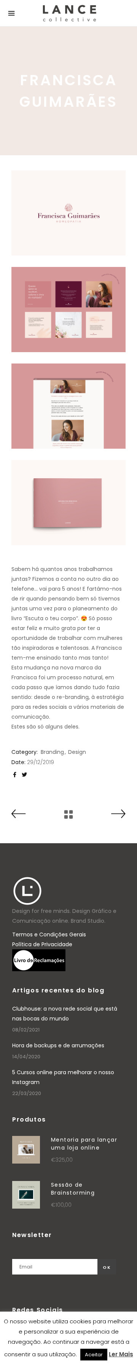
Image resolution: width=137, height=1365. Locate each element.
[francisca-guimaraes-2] (68, 309)
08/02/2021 (26, 1029)
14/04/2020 (26, 1056)
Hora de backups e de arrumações (58, 1045)
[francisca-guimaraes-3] (68, 406)
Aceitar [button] (94, 1354)
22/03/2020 (26, 1093)
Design (77, 752)
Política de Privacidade (42, 944)
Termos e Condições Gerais (49, 934)
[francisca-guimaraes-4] (68, 502)
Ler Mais (121, 1354)
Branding (52, 752)
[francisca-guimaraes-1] (68, 213)
